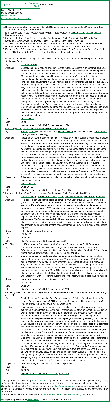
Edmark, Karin (78, 32)
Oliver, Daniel (41, 52)
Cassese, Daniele (50, 46)
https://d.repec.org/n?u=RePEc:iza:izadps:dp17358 (45, 373)
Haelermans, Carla (14, 35)
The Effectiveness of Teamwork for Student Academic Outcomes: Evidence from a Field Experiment (52, 44)
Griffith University (73, 394)
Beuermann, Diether (24, 41)
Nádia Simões (8, 16)
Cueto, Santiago (28, 196)
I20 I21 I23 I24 (27, 118)
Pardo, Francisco (75, 41)
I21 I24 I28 (26, 234)
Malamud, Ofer (59, 41)
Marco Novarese (24, 389)
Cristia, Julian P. (43, 41)
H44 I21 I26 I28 (28, 183)
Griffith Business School (51, 394)
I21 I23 (24, 367)
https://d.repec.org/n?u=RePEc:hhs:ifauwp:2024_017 (46, 190)
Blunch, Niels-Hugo (31, 46)
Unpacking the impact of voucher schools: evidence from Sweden (36, 32)
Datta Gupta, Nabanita (70, 46)
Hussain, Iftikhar (93, 32)
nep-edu (6, 4)
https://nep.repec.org (63, 386)
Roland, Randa (74, 52)
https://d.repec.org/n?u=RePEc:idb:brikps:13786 (44, 241)
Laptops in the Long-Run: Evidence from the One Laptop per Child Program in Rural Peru (47, 38)
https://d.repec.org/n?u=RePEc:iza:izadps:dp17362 (45, 289)
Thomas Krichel (33, 400)
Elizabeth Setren (33, 30)
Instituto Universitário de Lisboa (16, 18)
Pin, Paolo (87, 46)
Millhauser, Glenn (57, 52)
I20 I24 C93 (26, 282)
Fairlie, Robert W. (25, 52)
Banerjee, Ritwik (13, 46)
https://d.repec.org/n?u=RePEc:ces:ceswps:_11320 (45, 125)
